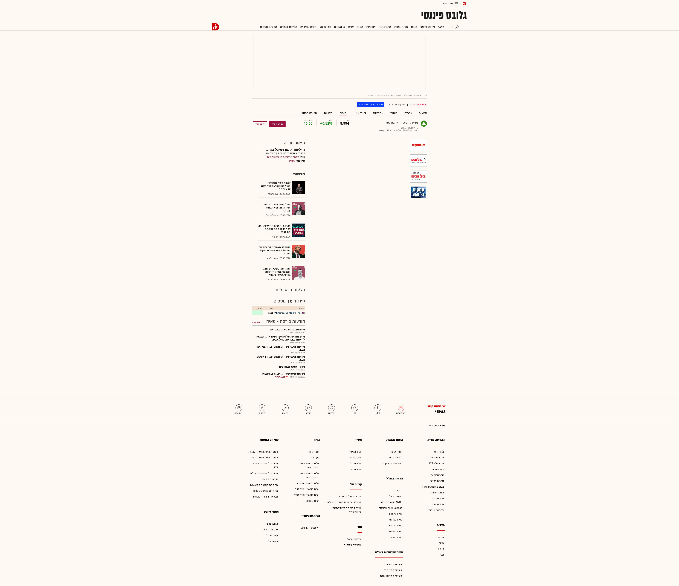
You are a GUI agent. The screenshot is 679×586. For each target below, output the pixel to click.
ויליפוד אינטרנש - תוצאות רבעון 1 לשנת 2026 (281, 358)
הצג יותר (280, 376)
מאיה (257, 322)
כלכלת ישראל (354, 539)
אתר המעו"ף (437, 475)
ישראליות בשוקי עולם (391, 576)
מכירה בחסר (309, 113)
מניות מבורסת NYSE (391, 502)
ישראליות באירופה (393, 570)
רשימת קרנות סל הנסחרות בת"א (344, 502)
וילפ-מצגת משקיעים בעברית (287, 329)
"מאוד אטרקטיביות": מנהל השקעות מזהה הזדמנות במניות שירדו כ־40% (277, 272)
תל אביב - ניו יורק (310, 528)
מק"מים (315, 457)
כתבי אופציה (437, 492)
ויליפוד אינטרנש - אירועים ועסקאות (283, 373)
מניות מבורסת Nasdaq (390, 508)
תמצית (423, 113)
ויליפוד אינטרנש (388, 95)
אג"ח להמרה (312, 500)
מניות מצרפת (395, 525)
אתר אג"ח (314, 451)
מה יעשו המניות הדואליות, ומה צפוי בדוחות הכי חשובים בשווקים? (274, 229)
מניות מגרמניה (395, 519)
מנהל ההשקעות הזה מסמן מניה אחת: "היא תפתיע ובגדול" (277, 207)
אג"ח (441, 554)
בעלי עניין (360, 113)
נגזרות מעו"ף (437, 481)
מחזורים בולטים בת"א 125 (264, 485)
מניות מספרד (395, 537)
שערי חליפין (355, 457)
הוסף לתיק (277, 124)
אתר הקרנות (396, 451)
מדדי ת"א (439, 451)
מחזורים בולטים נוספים (265, 491)
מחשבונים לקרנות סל (350, 496)
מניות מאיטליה (395, 531)
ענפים (441, 549)
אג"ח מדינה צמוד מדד (308, 483)
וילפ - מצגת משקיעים (292, 366)
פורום (343, 113)
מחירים (440, 537)
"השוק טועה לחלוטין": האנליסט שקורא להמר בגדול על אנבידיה (276, 186)
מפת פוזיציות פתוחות (433, 486)
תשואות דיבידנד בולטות (265, 496)
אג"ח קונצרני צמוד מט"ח (306, 495)
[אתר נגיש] (215, 26)
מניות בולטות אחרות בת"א (264, 473)
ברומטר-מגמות (436, 510)
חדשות (328, 113)
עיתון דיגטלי (272, 535)
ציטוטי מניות (437, 469)
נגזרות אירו (438, 504)
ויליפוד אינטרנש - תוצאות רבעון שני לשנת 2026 (280, 348)
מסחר (292, 160)
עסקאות (378, 113)
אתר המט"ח (355, 451)
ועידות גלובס (271, 541)
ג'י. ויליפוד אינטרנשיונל (287, 312)
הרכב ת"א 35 (437, 457)
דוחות (393, 113)
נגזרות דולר (438, 498)
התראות (260, 124)
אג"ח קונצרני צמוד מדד (307, 489)
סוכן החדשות (271, 529)
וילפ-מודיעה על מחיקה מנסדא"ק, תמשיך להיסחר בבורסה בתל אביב (280, 338)
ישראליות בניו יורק (393, 564)
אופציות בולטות (270, 479)
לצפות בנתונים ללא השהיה (370, 104)
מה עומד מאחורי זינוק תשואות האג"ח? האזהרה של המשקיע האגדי (275, 250)
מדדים (399, 490)
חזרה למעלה (438, 425)
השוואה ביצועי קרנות (391, 463)
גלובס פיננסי (444, 15)
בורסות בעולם (394, 496)
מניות (441, 543)
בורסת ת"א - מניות (405, 95)
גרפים (408, 113)
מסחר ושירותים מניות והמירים (283, 157)
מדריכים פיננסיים (352, 545)
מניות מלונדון (395, 514)
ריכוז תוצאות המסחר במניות (263, 451)
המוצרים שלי (271, 523)
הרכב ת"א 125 (436, 463)
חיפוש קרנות (395, 457)
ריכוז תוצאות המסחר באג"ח (263, 457)
